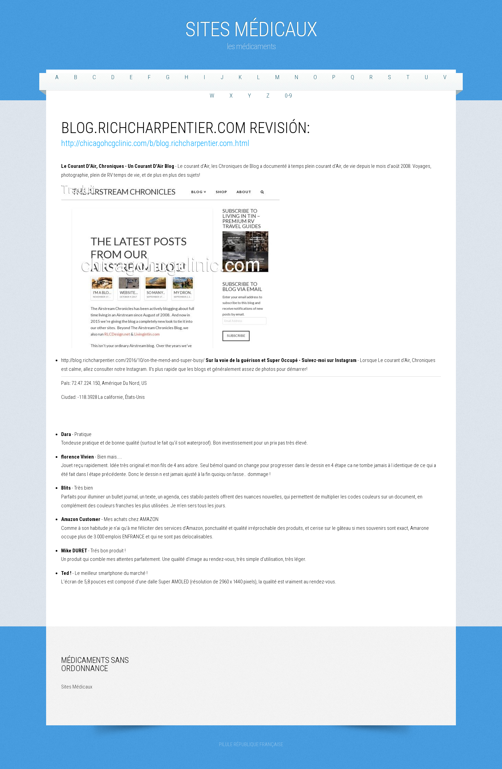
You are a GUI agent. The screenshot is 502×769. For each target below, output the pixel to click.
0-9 (288, 95)
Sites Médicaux (251, 26)
